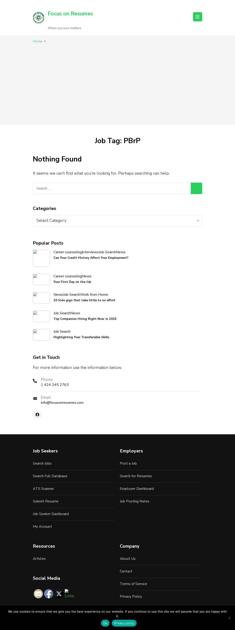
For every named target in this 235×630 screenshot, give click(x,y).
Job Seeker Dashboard (51, 513)
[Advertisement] (117, 88)
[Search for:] (112, 188)
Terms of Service (133, 583)
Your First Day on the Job (72, 282)
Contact (126, 571)
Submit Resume (46, 501)
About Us (128, 558)
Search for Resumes (136, 476)
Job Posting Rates (134, 501)
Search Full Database (50, 476)
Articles (39, 558)
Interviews (90, 252)
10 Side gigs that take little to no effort (84, 300)
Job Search (107, 252)
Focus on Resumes (70, 13)
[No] (229, 618)
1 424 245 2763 (55, 384)
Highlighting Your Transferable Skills (81, 337)
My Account (42, 526)
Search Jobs (42, 463)
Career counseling (67, 252)
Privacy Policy (131, 596)
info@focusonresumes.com (62, 402)
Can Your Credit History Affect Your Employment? (91, 258)
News (121, 252)
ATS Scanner (43, 488)
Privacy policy (124, 623)
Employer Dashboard (137, 488)
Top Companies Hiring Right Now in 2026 (84, 319)
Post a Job (128, 463)
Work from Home (94, 294)
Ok (105, 623)
